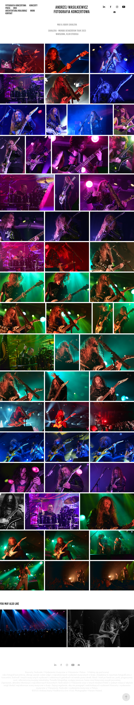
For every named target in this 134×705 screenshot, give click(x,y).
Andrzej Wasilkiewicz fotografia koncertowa (72, 9)
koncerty (33, 5)
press (7, 8)
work (32, 10)
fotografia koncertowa (15, 5)
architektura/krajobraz (16, 10)
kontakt (8, 13)
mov (15, 8)
